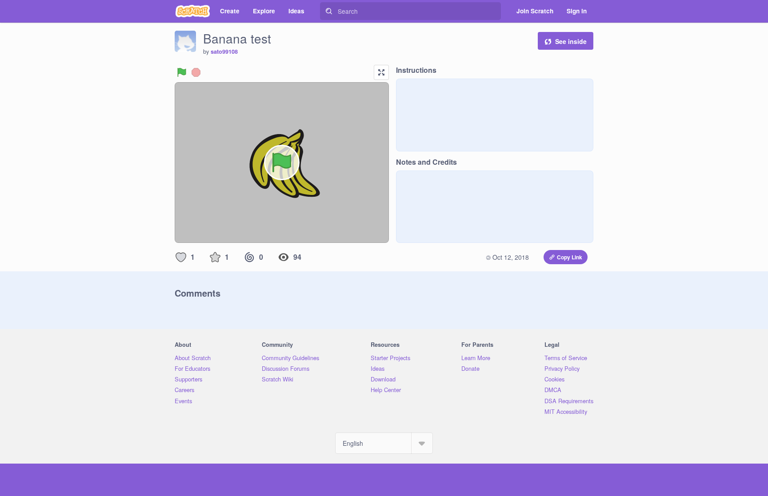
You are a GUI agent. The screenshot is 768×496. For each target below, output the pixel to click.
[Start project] (182, 72)
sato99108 (224, 52)
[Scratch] (193, 11)
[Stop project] (196, 72)
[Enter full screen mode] (381, 72)
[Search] (329, 11)
